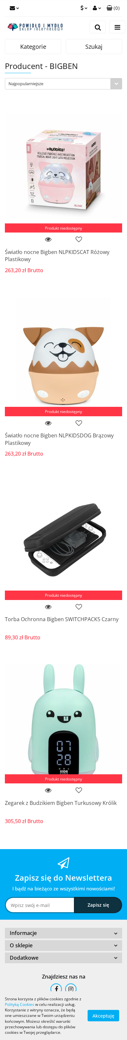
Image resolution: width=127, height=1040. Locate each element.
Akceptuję (103, 1016)
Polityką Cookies (19, 1004)
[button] (113, 8)
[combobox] (63, 83)
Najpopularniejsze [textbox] (25, 84)
